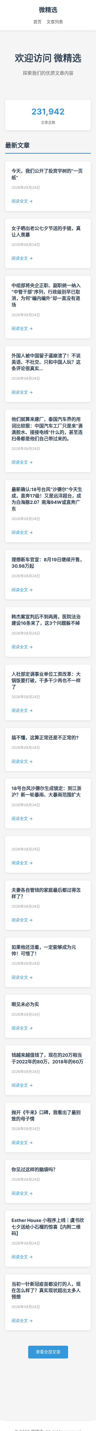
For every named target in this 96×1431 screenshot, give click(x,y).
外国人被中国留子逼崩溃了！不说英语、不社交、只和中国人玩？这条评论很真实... (46, 362)
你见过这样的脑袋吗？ (35, 1169)
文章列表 (55, 21)
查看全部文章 (48, 1351)
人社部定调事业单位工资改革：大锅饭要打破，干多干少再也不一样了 (46, 680)
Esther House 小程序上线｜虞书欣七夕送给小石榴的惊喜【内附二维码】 (48, 1227)
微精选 (48, 10)
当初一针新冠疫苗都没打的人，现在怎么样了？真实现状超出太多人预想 (46, 1290)
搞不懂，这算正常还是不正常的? (45, 737)
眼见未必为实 (25, 1004)
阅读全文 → (22, 201)
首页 (37, 21)
